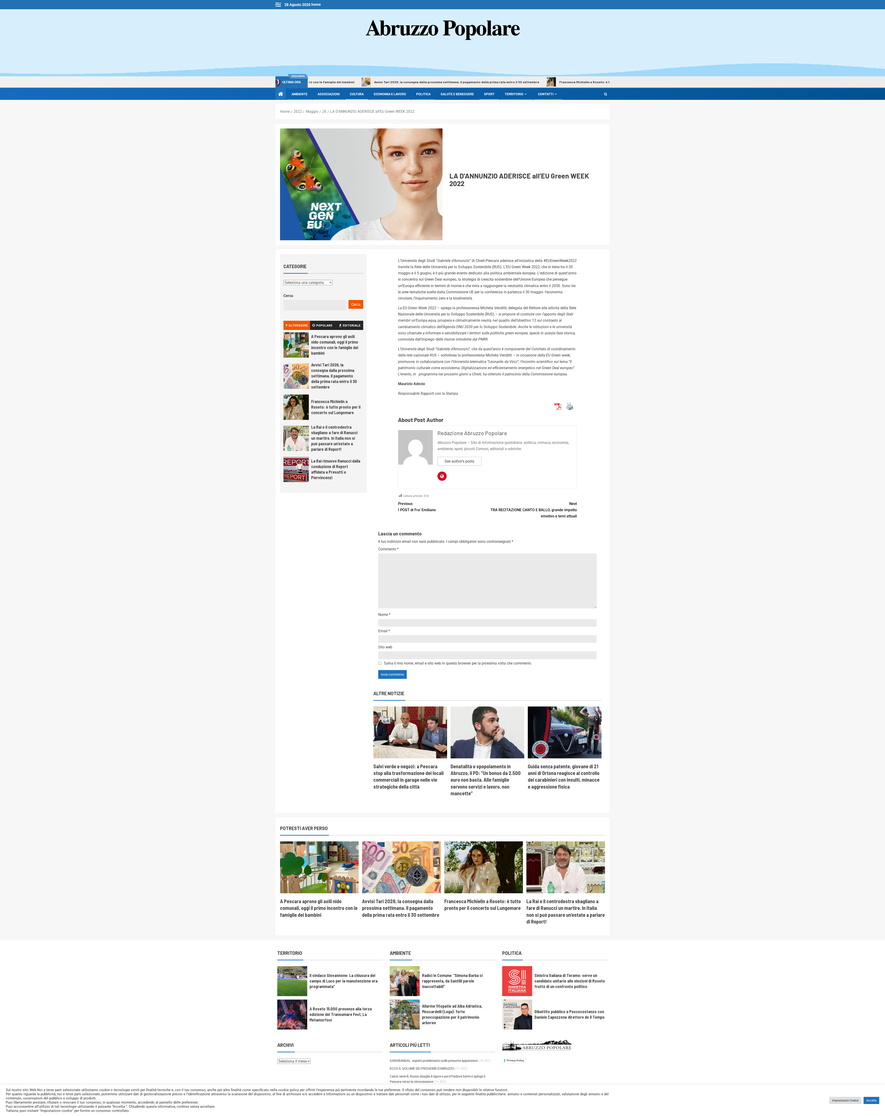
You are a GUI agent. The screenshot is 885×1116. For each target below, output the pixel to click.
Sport (489, 94)
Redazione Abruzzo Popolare (472, 433)
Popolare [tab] (324, 325)
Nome (384, 614)
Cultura (357, 94)
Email (384, 631)
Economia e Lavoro (390, 94)
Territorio (514, 94)
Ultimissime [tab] (298, 325)
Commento (388, 549)
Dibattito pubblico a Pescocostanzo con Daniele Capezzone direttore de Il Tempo (569, 1014)
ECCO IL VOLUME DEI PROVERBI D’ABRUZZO (422, 1068)
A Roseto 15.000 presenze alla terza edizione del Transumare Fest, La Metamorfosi (341, 1014)
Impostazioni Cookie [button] (845, 1100)
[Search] (605, 94)
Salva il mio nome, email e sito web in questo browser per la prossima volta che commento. (458, 663)
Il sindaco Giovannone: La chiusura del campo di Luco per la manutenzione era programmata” (344, 981)
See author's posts (459, 461)
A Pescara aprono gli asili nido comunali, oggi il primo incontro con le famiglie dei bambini (334, 345)
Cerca (288, 296)
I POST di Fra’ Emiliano (417, 507)
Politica (423, 94)
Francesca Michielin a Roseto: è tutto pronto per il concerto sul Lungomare (544, 82)
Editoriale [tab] (351, 325)
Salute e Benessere (457, 94)
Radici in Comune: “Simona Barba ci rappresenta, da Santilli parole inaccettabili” (452, 981)
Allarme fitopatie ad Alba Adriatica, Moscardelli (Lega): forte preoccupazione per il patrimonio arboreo (452, 1014)
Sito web (385, 647)
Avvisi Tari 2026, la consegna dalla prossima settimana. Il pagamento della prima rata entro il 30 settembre (383, 82)
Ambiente (299, 94)
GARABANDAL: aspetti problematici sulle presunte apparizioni (434, 1061)
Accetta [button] (871, 1100)
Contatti (545, 94)
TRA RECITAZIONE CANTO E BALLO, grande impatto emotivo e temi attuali (533, 510)
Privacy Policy (515, 1060)
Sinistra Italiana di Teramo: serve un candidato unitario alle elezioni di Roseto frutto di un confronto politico (569, 981)
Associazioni (329, 94)
